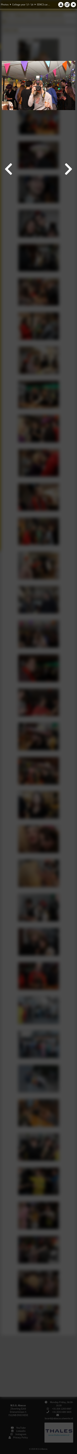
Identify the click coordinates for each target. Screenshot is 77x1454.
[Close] (73, 4)
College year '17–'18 (22, 4)
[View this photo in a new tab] (67, 4)
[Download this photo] (61, 4)
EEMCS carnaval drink (48, 4)
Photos (5, 4)
